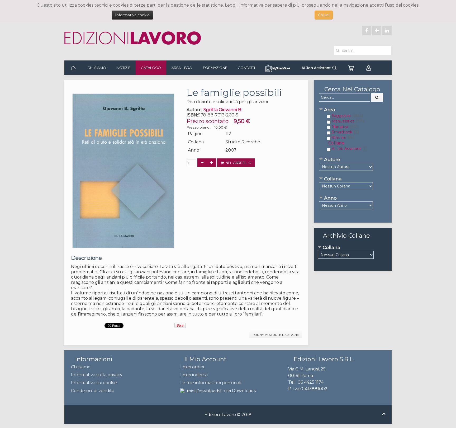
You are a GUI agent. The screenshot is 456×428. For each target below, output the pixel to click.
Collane (336, 142)
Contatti (246, 67)
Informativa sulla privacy (96, 374)
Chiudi (323, 15)
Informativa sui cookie (94, 382)
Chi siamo (96, 67)
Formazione (215, 67)
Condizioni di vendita (92, 390)
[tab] (352, 110)
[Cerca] (377, 97)
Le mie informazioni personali (210, 382)
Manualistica (343, 121)
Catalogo (151, 67)
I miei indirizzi (194, 374)
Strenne (339, 137)
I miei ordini (192, 366)
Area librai (182, 67)
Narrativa (340, 126)
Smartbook (342, 132)
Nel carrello (237, 163)
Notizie (123, 67)
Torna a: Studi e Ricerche (275, 335)
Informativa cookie (132, 15)
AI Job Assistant (346, 148)
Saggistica (341, 115)
